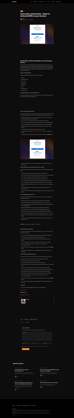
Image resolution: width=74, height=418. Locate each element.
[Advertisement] (37, 52)
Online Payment (58, 1)
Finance (48, 1)
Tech (31, 1)
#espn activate (26, 319)
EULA (30, 405)
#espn (22, 319)
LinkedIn (27, 322)
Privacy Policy (18, 405)
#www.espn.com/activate (33, 319)
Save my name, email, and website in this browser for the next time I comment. (35, 346)
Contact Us (34, 405)
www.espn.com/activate (37, 131)
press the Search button (46, 202)
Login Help (53, 1)
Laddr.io (14, 1)
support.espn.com (23, 289)
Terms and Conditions (25, 405)
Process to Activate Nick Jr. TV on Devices (32, 224)
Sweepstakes (40, 1)
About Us (13, 405)
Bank (45, 1)
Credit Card (35, 1)
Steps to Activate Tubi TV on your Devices (49, 382)
